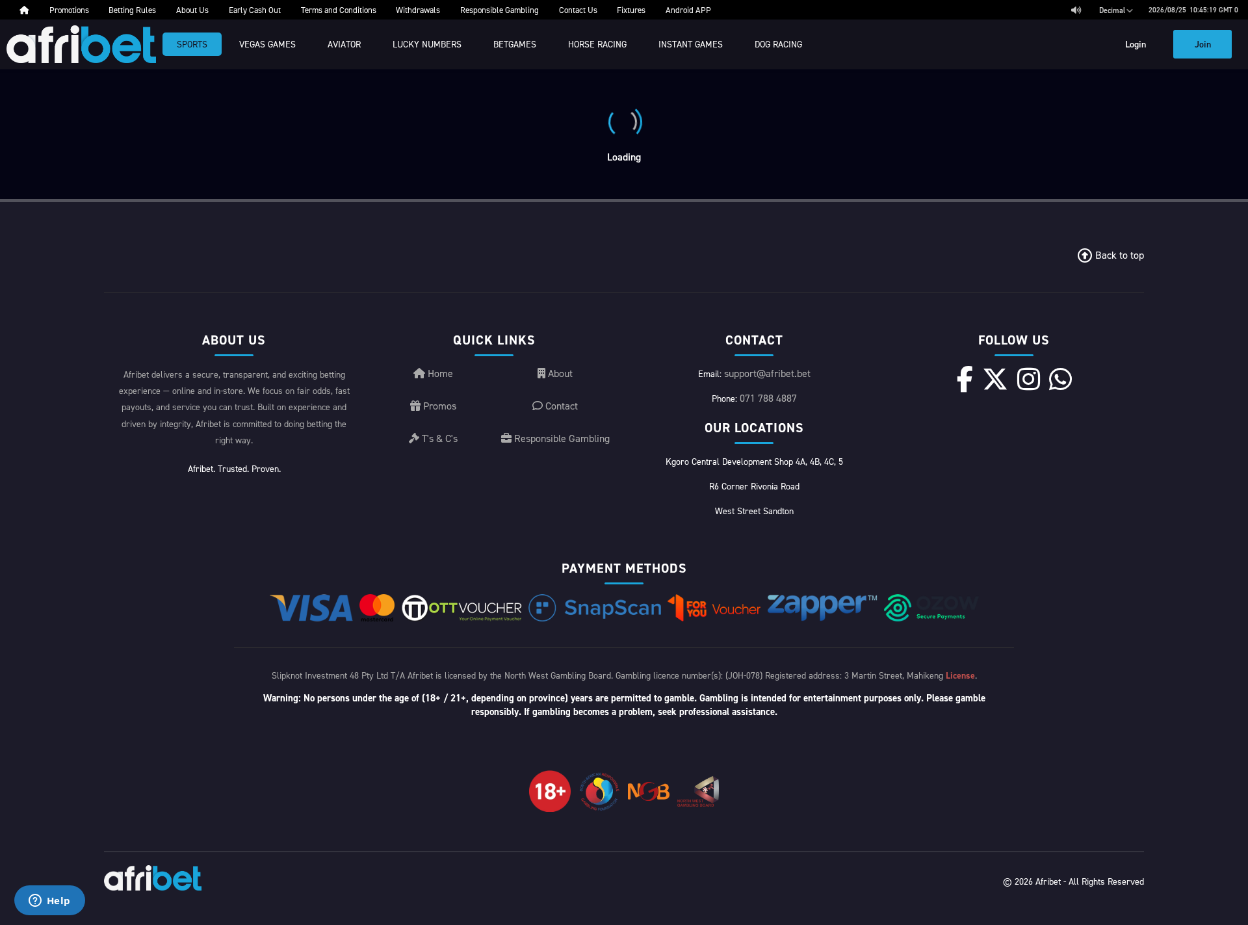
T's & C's (438, 438)
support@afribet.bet (767, 373)
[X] (995, 379)
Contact (560, 405)
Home (439, 373)
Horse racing (597, 43)
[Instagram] (1028, 379)
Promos (438, 405)
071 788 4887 (768, 397)
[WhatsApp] (1060, 379)
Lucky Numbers (427, 43)
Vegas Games (267, 43)
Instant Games (690, 43)
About (559, 373)
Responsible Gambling (561, 438)
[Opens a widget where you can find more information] (49, 901)
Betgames (514, 43)
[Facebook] (965, 379)
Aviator (344, 43)
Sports (192, 43)
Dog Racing (778, 43)
